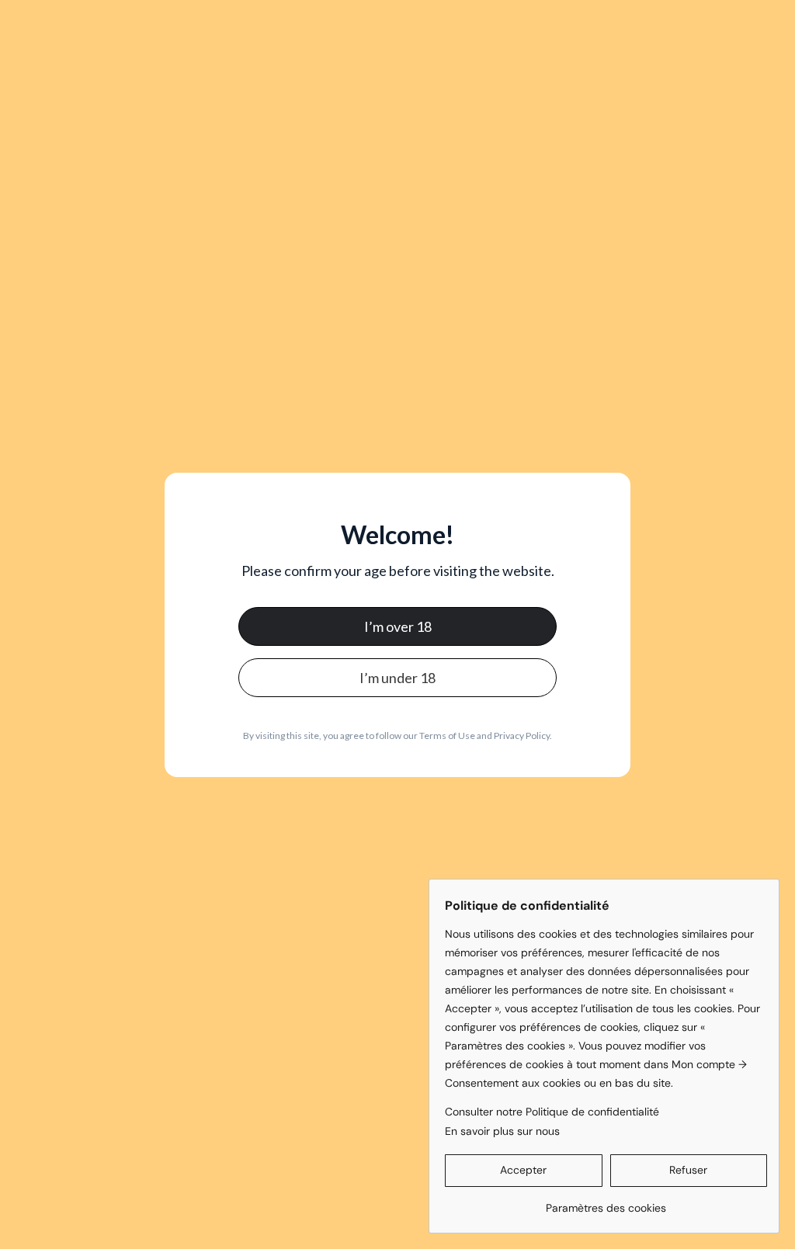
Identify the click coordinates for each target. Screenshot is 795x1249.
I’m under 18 (397, 677)
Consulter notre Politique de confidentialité (552, 1112)
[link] (606, 1202)
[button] (523, 1170)
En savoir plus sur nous (502, 1131)
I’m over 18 (398, 626)
